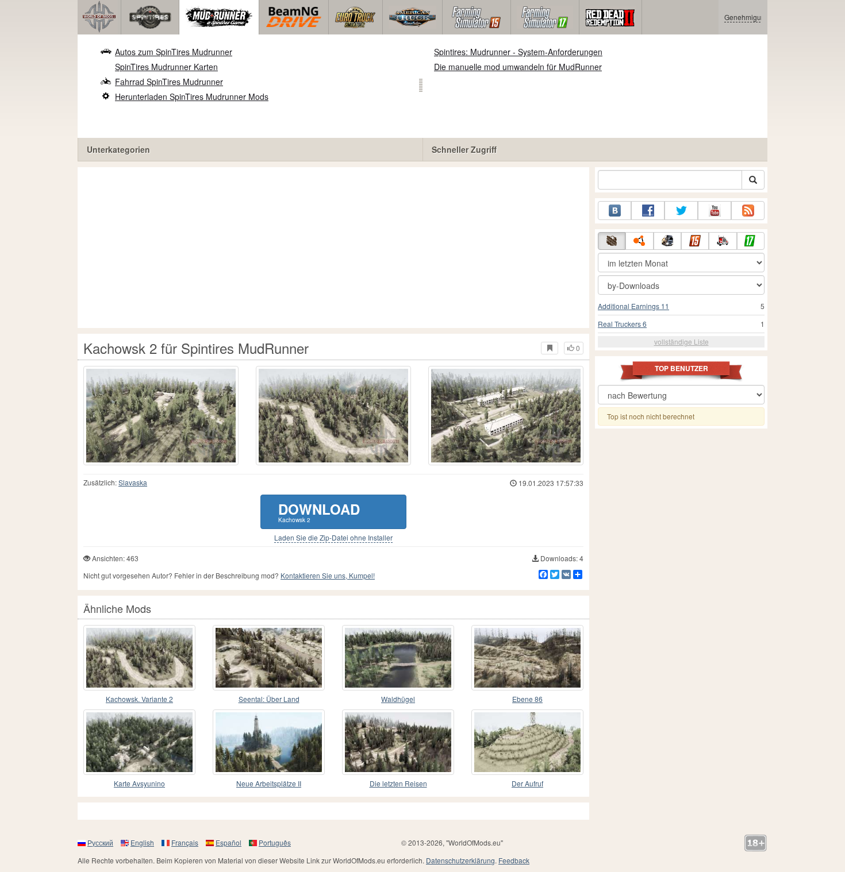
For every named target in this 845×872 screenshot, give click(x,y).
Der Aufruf (527, 783)
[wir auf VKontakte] (614, 210)
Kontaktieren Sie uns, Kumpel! (328, 575)
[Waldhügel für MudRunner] (398, 657)
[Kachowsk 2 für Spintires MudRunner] (161, 415)
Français (184, 842)
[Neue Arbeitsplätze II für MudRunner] (269, 742)
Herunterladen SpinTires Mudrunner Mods (191, 96)
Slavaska (132, 482)
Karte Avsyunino (139, 783)
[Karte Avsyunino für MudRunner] (139, 742)
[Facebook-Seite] (648, 210)
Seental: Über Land (269, 699)
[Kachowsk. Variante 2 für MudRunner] (139, 657)
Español (228, 842)
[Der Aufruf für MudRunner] (527, 742)
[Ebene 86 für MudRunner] (527, 657)
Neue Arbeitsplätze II (268, 783)
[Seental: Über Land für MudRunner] (269, 657)
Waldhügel (398, 699)
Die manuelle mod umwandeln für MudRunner (518, 66)
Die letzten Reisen (398, 783)
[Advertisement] (333, 247)
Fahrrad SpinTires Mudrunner (169, 81)
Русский (100, 842)
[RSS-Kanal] (748, 210)
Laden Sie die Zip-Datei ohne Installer (333, 537)
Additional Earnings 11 (633, 306)
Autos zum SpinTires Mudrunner (173, 51)
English (142, 842)
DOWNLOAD (319, 511)
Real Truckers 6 (622, 324)
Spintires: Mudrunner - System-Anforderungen (518, 51)
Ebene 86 (527, 699)
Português (275, 842)
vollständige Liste (681, 341)
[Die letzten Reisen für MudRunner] (398, 742)
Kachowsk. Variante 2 (139, 699)
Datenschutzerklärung (460, 860)
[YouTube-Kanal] (714, 210)
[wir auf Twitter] (681, 210)
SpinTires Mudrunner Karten (166, 66)
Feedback (513, 860)
